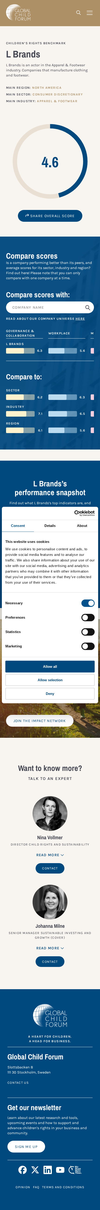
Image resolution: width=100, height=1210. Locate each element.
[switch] (88, 617)
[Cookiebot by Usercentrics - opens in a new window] (74, 513)
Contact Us (18, 1083)
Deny (50, 694)
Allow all (50, 666)
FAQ (36, 1187)
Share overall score (52, 216)
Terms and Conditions (63, 1187)
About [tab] (82, 526)
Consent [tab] (18, 526)
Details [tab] (50, 526)
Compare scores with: (38, 295)
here (80, 319)
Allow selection (50, 680)
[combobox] (50, 307)
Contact (50, 868)
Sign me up (26, 1146)
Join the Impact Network (39, 721)
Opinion (23, 1187)
